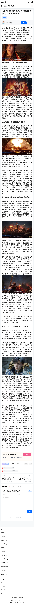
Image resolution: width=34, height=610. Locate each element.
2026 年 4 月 (4, 547)
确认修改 (30, 491)
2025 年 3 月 (4, 574)
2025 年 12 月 (4, 559)
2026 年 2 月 (4, 555)
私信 (30, 22)
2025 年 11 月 (4, 563)
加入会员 (11, 6)
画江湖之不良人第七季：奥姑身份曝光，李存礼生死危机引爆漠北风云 (8, 479)
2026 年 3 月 (4, 551)
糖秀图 (3, 593)
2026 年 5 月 (4, 544)
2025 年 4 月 (4, 570)
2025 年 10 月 (4, 566)
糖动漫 (4, 17)
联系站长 (4, 6)
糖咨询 (3, 590)
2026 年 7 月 (4, 536)
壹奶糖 (21, 597)
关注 (24, 22)
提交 (30, 511)
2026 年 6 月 (4, 540)
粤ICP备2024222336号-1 (17, 600)
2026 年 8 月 (4, 532)
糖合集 (3, 586)
